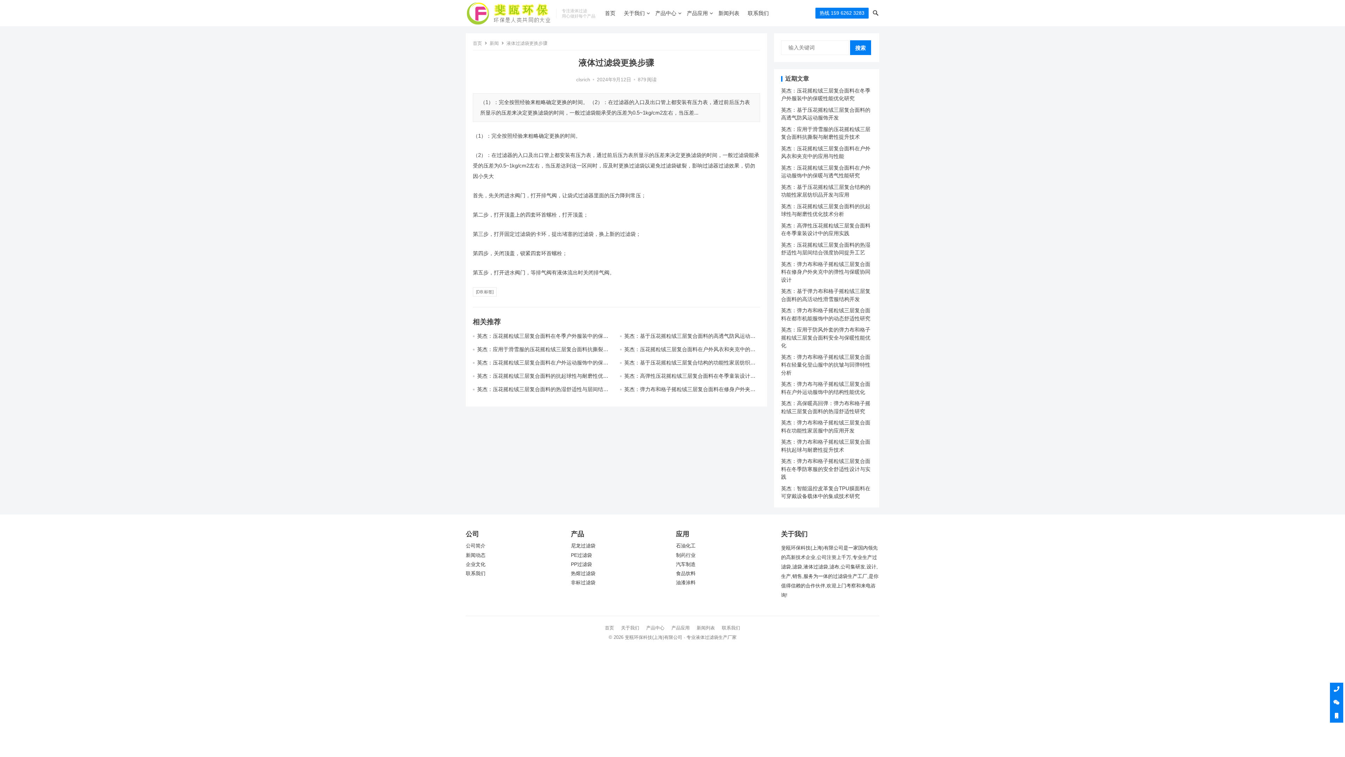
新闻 (494, 43)
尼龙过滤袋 (583, 545)
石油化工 (686, 545)
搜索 (860, 48)
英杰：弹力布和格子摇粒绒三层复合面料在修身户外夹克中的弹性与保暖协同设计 (825, 272)
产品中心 (665, 13)
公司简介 (475, 545)
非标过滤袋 (583, 582)
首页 (610, 13)
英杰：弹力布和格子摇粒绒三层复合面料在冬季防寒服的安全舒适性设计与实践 (825, 469)
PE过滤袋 (581, 555)
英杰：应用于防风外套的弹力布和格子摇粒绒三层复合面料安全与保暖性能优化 (825, 337)
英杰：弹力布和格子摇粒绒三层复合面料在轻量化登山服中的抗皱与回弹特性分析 (825, 365)
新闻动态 (475, 555)
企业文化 (475, 564)
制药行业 (686, 555)
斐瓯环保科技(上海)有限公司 (653, 637)
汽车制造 (686, 564)
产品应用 (697, 13)
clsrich (583, 79)
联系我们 (758, 13)
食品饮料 (686, 573)
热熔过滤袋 (583, 573)
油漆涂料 (686, 582)
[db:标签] (485, 291)
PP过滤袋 (581, 564)
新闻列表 (728, 13)
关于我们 (634, 13)
